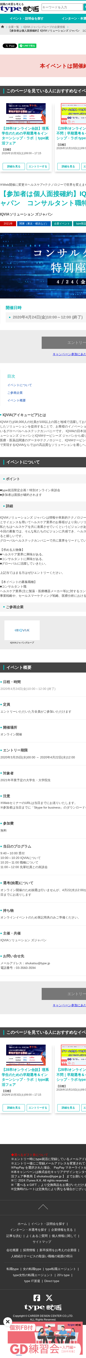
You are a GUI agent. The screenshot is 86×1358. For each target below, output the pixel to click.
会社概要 (12, 1250)
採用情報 (29, 1250)
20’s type (63, 1275)
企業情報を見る (62, 1229)
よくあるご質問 (37, 1236)
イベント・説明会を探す (27, 18)
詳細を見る (14, 166)
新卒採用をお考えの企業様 (58, 1250)
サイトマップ (42, 1241)
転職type (13, 1269)
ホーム (22, 1224)
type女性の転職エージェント (33, 1275)
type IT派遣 (32, 1281)
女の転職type (32, 1269)
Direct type (51, 1281)
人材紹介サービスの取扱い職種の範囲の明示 (42, 1256)
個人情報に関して (64, 1236)
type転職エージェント (60, 1269)
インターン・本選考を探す (28, 1229)
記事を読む (14, 1236)
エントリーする (38, 166)
